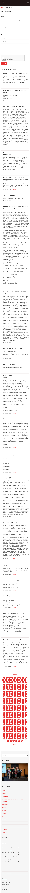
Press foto (4, 826)
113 (12, 705)
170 (20, 719)
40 (9, 687)
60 (15, 691)
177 (15, 722)
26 (20, 682)
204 (15, 729)
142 (18, 712)
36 (23, 684)
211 (9, 731)
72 (23, 694)
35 (20, 684)
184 (9, 724)
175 (9, 722)
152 (20, 715)
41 (12, 687)
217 (26, 731)
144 (23, 712)
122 (12, 708)
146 (4, 715)
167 (12, 719)
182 (4, 724)
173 (4, 722)
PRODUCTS (4, 829)
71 (20, 694)
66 (6, 694)
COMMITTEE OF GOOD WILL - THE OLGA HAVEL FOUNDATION (12, 800)
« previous (15, 674)
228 (7, 736)
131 (12, 710)
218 (4, 733)
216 (23, 731)
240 (15, 738)
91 (25, 698)
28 (25, 682)
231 (15, 736)
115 (18, 705)
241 (18, 738)
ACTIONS (4, 790)
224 (20, 733)
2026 (11, 850)
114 (15, 705)
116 (20, 705)
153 (23, 715)
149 (12, 715)
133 (18, 710)
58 (9, 691)
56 (4, 691)
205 (18, 729)
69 (15, 694)
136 (26, 710)
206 (20, 729)
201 (7, 729)
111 (7, 705)
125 (20, 708)
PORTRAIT (4, 820)
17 (22, 680)
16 (19, 680)
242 (20, 738)
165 (7, 719)
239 (12, 738)
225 (23, 733)
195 (15, 726)
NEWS (3, 782)
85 (9, 698)
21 (6, 682)
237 (7, 738)
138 (7, 712)
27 (23, 682)
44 (20, 687)
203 (12, 729)
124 (18, 708)
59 (12, 691)
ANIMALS (4, 793)
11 (6, 680)
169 (18, 719)
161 (20, 717)
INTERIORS (4, 810)
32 (12, 684)
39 (6, 687)
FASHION (4, 807)
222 (15, 733)
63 (23, 691)
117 (23, 705)
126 (23, 708)
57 (6, 691)
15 (16, 680)
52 (17, 689)
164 (4, 719)
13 (11, 680)
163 (26, 717)
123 (15, 708)
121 (9, 708)
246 (11, 740)
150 (15, 715)
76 (9, 696)
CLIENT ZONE (5, 796)
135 (23, 710)
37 (25, 684)
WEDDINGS (4, 832)
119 (4, 708)
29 (4, 684)
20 (4, 682)
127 (26, 708)
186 (15, 724)
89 (20, 698)
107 (20, 703)
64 (25, 691)
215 (20, 731)
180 (23, 722)
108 (23, 703)
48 (6, 689)
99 (23, 701)
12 (8, 680)
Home (2, 7)
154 (26, 715)
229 (9, 736)
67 (9, 694)
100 (26, 701)
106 (18, 703)
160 (18, 717)
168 (15, 719)
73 (25, 694)
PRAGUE (3, 823)
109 (26, 703)
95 (12, 701)
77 (12, 696)
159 (15, 717)
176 (12, 722)
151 (18, 715)
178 (18, 722)
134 (20, 710)
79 (17, 696)
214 (18, 731)
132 (15, 710)
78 (15, 696)
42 (15, 687)
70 (17, 694)
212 (12, 731)
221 (12, 733)
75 (6, 696)
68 (12, 694)
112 (9, 705)
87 (15, 698)
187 (18, 724)
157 (9, 717)
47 (4, 689)
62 (20, 691)
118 (26, 705)
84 (6, 698)
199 (26, 726)
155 (4, 717)
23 (12, 682)
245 (8, 740)
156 (7, 717)
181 (26, 722)
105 (15, 703)
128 (4, 710)
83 (4, 698)
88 (17, 698)
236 (4, 738)
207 (23, 729)
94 (9, 701)
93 (6, 701)
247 (13, 740)
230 (12, 736)
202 (9, 729)
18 (24, 680)
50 (12, 689)
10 (3, 680)
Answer (14, 85)
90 (23, 698)
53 (20, 689)
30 (6, 684)
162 (23, 717)
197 (20, 726)
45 (23, 687)
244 (26, 738)
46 (25, 687)
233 (20, 736)
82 (25, 696)
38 (4, 687)
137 (4, 712)
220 (9, 733)
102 (7, 703)
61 (17, 691)
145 (26, 712)
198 (23, 726)
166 (9, 719)
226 (26, 733)
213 (15, 731)
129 (7, 710)
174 (7, 722)
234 (23, 736)
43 (17, 687)
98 (20, 701)
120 (7, 708)
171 (23, 719)
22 (9, 682)
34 (17, 684)
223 (18, 733)
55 (25, 689)
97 (17, 701)
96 (15, 701)
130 (9, 710)
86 (12, 698)
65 (4, 694)
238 (9, 738)
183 (7, 724)
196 (18, 726)
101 (4, 703)
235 (26, 736)
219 (7, 733)
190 (26, 724)
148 (9, 715)
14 (14, 680)
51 (15, 689)
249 (19, 740)
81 (23, 696)
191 (4, 726)
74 (4, 696)
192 (7, 726)
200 (4, 729)
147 (7, 715)
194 (12, 726)
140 (12, 712)
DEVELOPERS (5, 804)
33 (15, 684)
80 (20, 696)
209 (4, 731)
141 (15, 712)
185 (12, 724)
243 (23, 738)
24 (15, 682)
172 (26, 719)
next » (14, 744)
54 (23, 689)
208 (26, 729)
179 (20, 722)
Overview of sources (6, 873)
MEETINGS (4, 813)
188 (20, 724)
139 (9, 712)
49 (9, 689)
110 (4, 705)
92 (4, 701)
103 (9, 703)
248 (16, 740)
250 (22, 740)
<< (2, 847)
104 (12, 703)
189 (23, 724)
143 (20, 712)
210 (7, 731)
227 (4, 736)
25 (17, 682)
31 (9, 684)
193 (9, 726)
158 (12, 717)
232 (18, 736)
